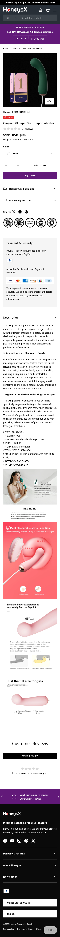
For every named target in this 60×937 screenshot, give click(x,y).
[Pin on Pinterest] (26, 212)
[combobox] (30, 18)
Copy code (39, 38)
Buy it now (30, 175)
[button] (47, 10)
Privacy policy (8, 929)
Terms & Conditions (25, 929)
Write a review (30, 756)
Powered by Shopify (24, 924)
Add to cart (40, 165)
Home (5, 48)
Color (6, 146)
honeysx (12, 924)
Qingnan (7, 111)
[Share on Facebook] (20, 212)
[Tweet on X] (13, 212)
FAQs (38, 929)
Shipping (7, 139)
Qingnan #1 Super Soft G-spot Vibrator (26, 48)
